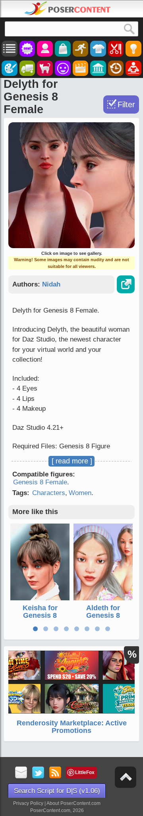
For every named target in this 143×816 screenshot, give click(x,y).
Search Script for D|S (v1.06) (57, 791)
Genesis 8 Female (40, 482)
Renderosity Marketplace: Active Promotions (72, 727)
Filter (126, 104)
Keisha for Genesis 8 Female (40, 616)
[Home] (67, 8)
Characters (48, 493)
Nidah (51, 284)
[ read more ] (72, 461)
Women (80, 493)
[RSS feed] (55, 773)
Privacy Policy (28, 803)
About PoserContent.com (73, 803)
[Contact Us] (21, 773)
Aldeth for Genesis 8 (103, 612)
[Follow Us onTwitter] (38, 773)
